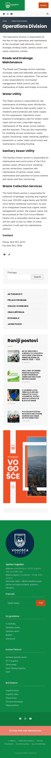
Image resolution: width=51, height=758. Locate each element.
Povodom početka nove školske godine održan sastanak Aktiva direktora (32, 414)
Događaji (13, 318)
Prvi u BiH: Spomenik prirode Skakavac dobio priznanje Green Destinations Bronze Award (31, 374)
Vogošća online (12, 690)
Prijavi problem (17, 300)
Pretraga (12, 272)
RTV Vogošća (12, 661)
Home (4, 21)
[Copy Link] (9, 255)
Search (37, 276)
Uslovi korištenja (39, 744)
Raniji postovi (23, 340)
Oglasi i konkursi (18, 306)
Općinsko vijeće (12, 631)
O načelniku (11, 623)
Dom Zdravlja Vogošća (16, 668)
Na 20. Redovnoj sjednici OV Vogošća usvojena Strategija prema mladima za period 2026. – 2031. (32, 355)
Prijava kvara (11, 698)
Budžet (9, 635)
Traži (41, 603)
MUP (8, 672)
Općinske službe (13, 627)
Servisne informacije (14, 701)
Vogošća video (12, 694)
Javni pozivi (15, 324)
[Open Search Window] (47, 14)
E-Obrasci (12, 741)
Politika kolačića (22, 744)
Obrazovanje (11, 664)
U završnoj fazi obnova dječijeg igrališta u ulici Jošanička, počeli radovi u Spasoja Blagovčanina (30, 395)
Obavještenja (16, 312)
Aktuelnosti (15, 294)
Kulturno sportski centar (16, 657)
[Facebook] (4, 255)
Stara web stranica (26, 741)
